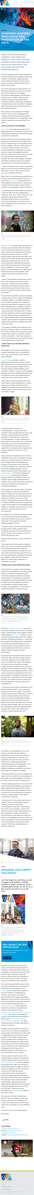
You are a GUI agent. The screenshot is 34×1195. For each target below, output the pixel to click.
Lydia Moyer (5, 129)
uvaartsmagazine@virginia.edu (17, 1135)
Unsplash (18, 9)
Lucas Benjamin (11, 9)
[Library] (32, 2)
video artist (8, 245)
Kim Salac (13, 180)
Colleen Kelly (5, 360)
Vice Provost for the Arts (9, 1128)
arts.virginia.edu (6, 1189)
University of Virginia (8, 1132)
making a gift (16, 1090)
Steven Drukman (6, 473)
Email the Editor (6, 1186)
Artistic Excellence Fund (9, 1062)
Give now (7, 957)
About (3, 1184)
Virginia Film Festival (15, 1130)
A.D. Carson (16, 635)
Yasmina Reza (5, 475)
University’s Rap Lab (15, 628)
